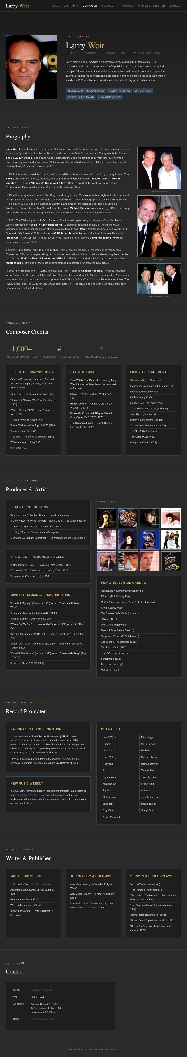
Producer (108, 6)
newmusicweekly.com (42, 1019)
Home (55, 6)
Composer (90, 6)
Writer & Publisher (151, 6)
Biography (71, 6)
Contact (175, 6)
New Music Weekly (27, 795)
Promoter (127, 6)
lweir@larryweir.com (41, 990)
